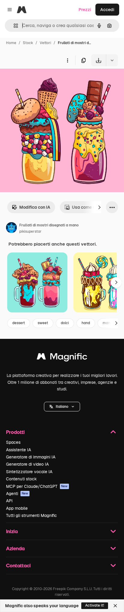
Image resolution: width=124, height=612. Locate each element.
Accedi (107, 9)
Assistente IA (18, 449)
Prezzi (85, 9)
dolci (65, 323)
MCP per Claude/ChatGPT (37, 486)
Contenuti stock (21, 479)
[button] (62, 406)
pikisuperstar (30, 231)
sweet (43, 323)
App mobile (17, 508)
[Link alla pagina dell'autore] (11, 228)
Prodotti (15, 432)
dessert (18, 323)
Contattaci (18, 565)
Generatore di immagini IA (30, 457)
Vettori (45, 42)
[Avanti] (99, 207)
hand (86, 323)
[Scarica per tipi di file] (112, 60)
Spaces (13, 442)
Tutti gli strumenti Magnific (31, 515)
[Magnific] (62, 358)
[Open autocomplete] (13, 25)
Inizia (12, 531)
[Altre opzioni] (67, 60)
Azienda (15, 548)
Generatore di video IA (27, 464)
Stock (28, 42)
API (9, 500)
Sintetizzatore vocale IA (29, 471)
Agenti (17, 493)
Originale (39, 80)
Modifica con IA (34, 207)
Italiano (62, 406)
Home (11, 42)
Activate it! (94, 605)
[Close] (115, 605)
